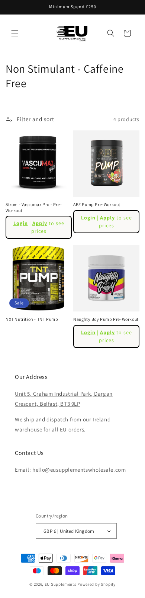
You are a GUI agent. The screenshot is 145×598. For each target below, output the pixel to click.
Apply (39, 223)
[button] (15, 33)
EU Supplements (61, 584)
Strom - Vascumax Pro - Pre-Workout (34, 207)
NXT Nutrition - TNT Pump (32, 319)
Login (20, 223)
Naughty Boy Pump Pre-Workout (106, 319)
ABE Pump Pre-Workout (96, 204)
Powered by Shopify (96, 584)
